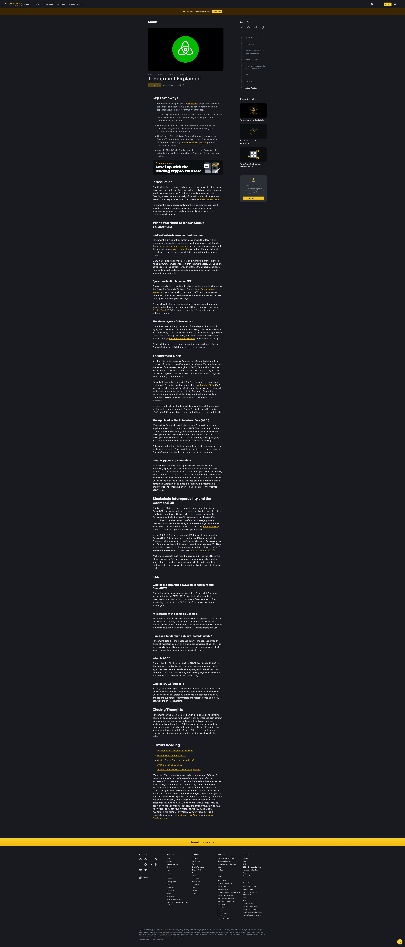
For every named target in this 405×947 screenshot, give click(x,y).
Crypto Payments (198, 867)
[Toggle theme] (400, 4)
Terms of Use (155, 936)
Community (170, 888)
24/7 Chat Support (249, 886)
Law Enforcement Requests (252, 912)
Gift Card (195, 876)
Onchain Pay (221, 870)
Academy (195, 873)
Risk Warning (171, 890)
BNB (244, 864)
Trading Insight (248, 873)
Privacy (169, 879)
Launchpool (196, 879)
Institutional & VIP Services (226, 864)
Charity (194, 893)
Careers (169, 861)
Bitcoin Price (221, 886)
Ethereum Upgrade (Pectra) (227, 901)
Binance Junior (197, 870)
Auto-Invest (196, 882)
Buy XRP (220, 910)
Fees (244, 897)
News (168, 867)
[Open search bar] (371, 4)
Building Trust (171, 882)
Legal (168, 873)
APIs (244, 900)
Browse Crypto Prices (224, 883)
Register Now (253, 198)
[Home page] (16, 4)
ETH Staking (196, 885)
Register (387, 4)
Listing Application (223, 861)
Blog (168, 885)
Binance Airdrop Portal (250, 909)
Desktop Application (173, 899)
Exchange (195, 858)
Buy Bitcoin (221, 904)
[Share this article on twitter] (241, 27)
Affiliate (245, 858)
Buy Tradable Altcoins (224, 919)
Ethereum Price (222, 889)
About (169, 858)
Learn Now (217, 11)
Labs (219, 867)
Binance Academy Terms (177, 936)
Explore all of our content (201, 842)
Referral (245, 861)
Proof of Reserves (249, 876)
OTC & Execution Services (252, 867)
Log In (378, 4)
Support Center (248, 889)
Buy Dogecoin (222, 913)
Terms (169, 876)
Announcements (172, 864)
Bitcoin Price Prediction (225, 895)
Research (195, 890)
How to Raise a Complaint (252, 915)
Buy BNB (220, 907)
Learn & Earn (221, 880)
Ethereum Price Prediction (226, 898)
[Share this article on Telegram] (255, 27)
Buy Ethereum (222, 916)
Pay (193, 864)
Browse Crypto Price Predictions (228, 892)
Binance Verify (248, 903)
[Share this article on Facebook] (248, 27)
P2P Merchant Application (226, 858)
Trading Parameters (249, 906)
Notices (169, 893)
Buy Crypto (196, 861)
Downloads (170, 896)
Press (168, 870)
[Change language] (395, 4)
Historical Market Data (250, 870)
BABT (194, 888)
